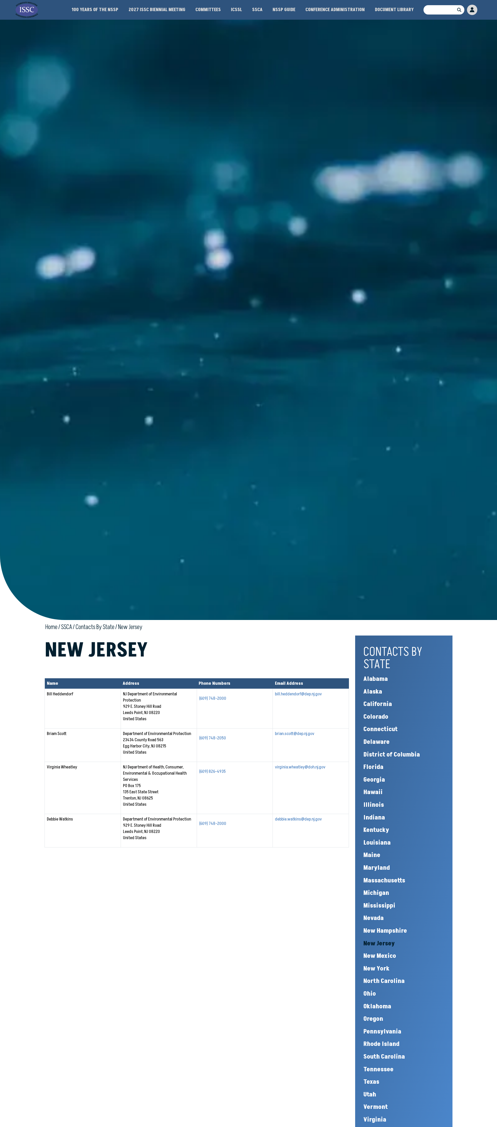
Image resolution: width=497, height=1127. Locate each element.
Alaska (372, 691)
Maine (371, 855)
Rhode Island (381, 1044)
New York (376, 968)
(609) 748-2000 (212, 698)
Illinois (373, 805)
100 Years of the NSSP (94, 9)
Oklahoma (377, 1006)
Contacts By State (95, 627)
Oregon (373, 1019)
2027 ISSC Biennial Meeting (156, 9)
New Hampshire (385, 930)
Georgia (374, 779)
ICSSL (236, 9)
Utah (369, 1094)
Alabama (375, 679)
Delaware (376, 742)
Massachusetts (384, 880)
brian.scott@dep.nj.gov (294, 734)
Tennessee (378, 1069)
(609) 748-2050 (212, 738)
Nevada (373, 918)
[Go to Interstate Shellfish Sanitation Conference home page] (27, 5)
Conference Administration (335, 9)
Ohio (369, 993)
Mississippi (379, 905)
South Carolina (384, 1056)
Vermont (375, 1107)
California (377, 704)
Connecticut (380, 729)
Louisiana (377, 842)
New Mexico (379, 956)
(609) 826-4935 (212, 771)
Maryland (376, 868)
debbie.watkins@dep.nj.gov (298, 819)
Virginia (374, 1119)
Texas (371, 1082)
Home (51, 627)
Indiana (374, 817)
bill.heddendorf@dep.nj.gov (298, 694)
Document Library (394, 9)
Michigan (376, 893)
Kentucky (376, 830)
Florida (373, 767)
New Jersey (130, 627)
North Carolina (384, 981)
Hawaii (373, 792)
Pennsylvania (382, 1031)
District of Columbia (391, 754)
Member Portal (472, 10)
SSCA (257, 9)
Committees (208, 9)
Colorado (375, 716)
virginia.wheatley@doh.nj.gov (300, 767)
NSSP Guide (284, 9)
